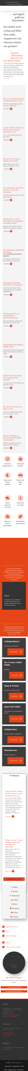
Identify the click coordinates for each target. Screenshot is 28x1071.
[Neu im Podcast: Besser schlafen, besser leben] (9, 148)
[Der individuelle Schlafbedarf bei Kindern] (9, 240)
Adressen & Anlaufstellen (13, 947)
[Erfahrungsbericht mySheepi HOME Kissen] (9, 334)
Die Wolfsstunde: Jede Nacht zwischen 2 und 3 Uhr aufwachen (13, 190)
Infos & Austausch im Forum (8, 505)
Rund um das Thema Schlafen (7, 482)
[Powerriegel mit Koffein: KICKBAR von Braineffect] (9, 272)
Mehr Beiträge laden (14, 879)
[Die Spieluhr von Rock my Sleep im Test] (9, 396)
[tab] (14, 776)
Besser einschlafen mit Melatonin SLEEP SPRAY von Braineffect (12, 438)
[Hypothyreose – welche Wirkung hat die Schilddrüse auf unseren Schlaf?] (9, 208)
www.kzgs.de (6, 1035)
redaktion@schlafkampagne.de (15, 4)
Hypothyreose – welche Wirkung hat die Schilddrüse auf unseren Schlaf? (13, 221)
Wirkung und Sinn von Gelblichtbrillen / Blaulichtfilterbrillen (11, 316)
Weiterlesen (7, 78)
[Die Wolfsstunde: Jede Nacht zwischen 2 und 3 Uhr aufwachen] (9, 177)
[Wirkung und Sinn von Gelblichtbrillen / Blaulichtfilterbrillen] (9, 305)
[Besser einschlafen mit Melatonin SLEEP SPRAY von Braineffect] (9, 426)
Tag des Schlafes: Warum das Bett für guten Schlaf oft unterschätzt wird (13, 130)
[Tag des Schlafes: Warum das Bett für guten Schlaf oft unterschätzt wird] (9, 117)
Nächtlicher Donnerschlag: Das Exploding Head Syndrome (12, 378)
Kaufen (8, 931)
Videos (8, 942)
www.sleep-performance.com (9, 1034)
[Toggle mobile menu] (25, 8)
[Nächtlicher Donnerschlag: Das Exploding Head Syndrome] (9, 365)
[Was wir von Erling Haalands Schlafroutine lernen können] (9, 88)
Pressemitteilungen (11, 936)
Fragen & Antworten (12, 926)
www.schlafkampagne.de (12, 1016)
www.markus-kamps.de (8, 1032)
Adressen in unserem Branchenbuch (7, 523)
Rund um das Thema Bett (20, 482)
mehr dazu (6, 108)
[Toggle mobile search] (22, 8)
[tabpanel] (14, 831)
